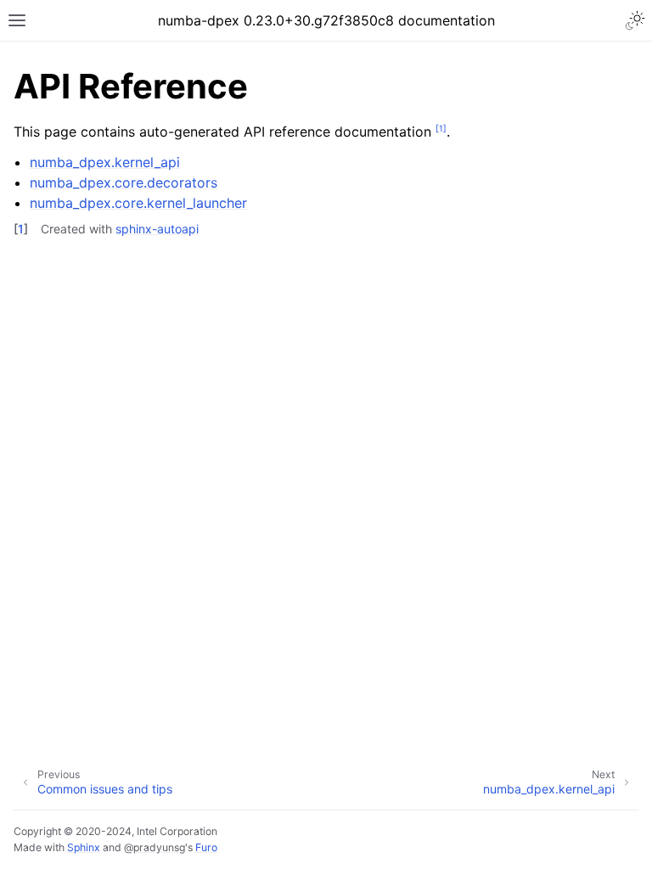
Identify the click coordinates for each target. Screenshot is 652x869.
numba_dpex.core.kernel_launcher (138, 202)
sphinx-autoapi (157, 228)
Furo (206, 847)
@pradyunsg (154, 847)
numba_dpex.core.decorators (123, 182)
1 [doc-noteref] (441, 128)
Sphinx (83, 847)
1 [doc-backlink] (21, 228)
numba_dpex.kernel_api (105, 162)
